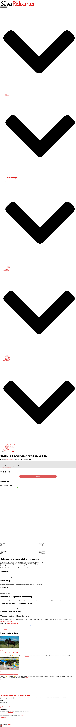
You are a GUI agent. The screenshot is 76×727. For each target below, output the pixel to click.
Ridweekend (7, 448)
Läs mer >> (22, 715)
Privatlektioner (7, 355)
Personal (6, 179)
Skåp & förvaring (7, 359)
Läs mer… (27, 656)
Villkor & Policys (7, 269)
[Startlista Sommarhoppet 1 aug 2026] (9, 648)
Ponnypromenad (7, 358)
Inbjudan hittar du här (6, 467)
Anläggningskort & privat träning (12, 177)
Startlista (38, 476)
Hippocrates (4, 450)
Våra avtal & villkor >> (4, 717)
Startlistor (5, 629)
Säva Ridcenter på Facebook (5, 706)
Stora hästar (8, 268)
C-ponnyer (8, 266)
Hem (3, 8)
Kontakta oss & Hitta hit (6, 720)
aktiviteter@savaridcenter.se (12, 623)
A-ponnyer (8, 264)
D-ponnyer (8, 267)
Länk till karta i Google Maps (6, 621)
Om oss (6, 94)
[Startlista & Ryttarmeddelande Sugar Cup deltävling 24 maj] (9, 690)
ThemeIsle (9, 724)
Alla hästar (8, 263)
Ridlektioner (7, 354)
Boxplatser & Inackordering (11, 178)
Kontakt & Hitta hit (5, 449)
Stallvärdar (6, 180)
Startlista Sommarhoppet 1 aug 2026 (9, 652)
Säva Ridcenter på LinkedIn (5, 707)
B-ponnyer (8, 265)
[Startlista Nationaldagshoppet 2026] (9, 669)
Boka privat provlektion (6, 722)
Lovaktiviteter (7, 356)
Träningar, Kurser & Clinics (9, 447)
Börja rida (4, 721)
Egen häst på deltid (8, 445)
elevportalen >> (10, 712)
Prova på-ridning (7, 357)
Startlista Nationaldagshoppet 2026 (9, 674)
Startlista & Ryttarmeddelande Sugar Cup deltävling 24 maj (15, 695)
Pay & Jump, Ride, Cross (9, 446)
